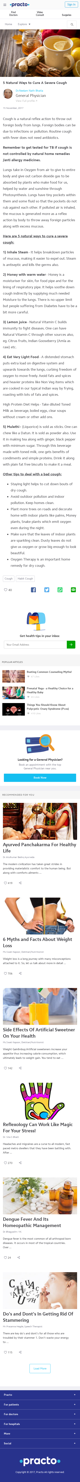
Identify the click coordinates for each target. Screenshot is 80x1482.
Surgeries (66, 15)
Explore (22, 24)
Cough (9, 578)
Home (8, 24)
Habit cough (25, 578)
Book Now (40, 777)
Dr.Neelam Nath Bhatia (29, 90)
